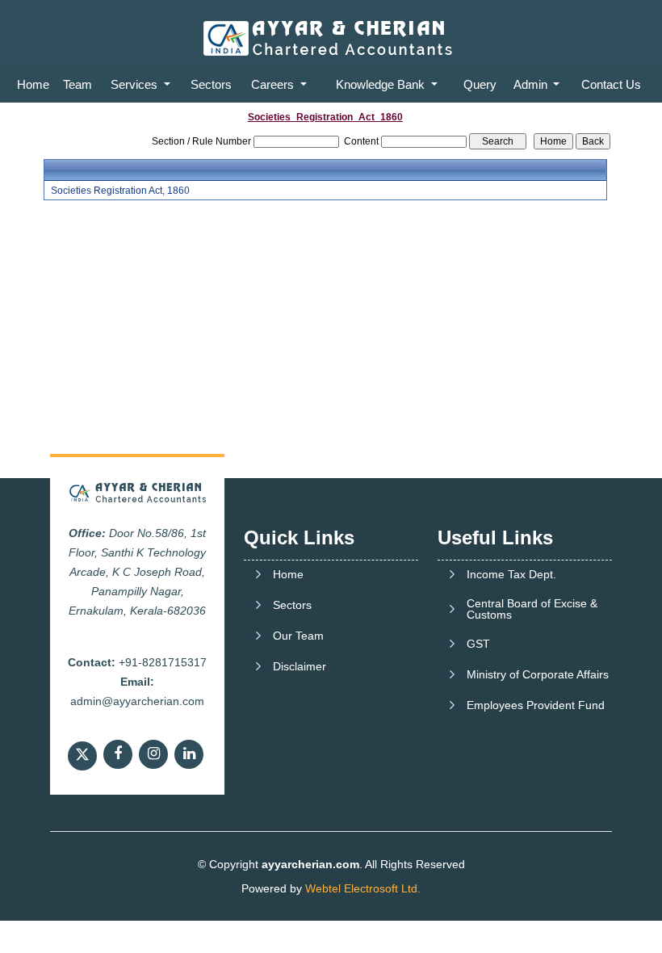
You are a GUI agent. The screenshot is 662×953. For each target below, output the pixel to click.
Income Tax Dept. (511, 574)
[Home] (331, 37)
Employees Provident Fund (536, 705)
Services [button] (136, 84)
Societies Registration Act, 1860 (120, 190)
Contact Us (611, 84)
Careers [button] (274, 84)
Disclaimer (299, 666)
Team (77, 84)
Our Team (298, 635)
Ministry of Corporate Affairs (538, 674)
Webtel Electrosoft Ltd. (363, 888)
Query (480, 84)
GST (478, 643)
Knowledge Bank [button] (382, 84)
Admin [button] (532, 84)
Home (33, 84)
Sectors (211, 84)
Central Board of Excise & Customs (532, 609)
